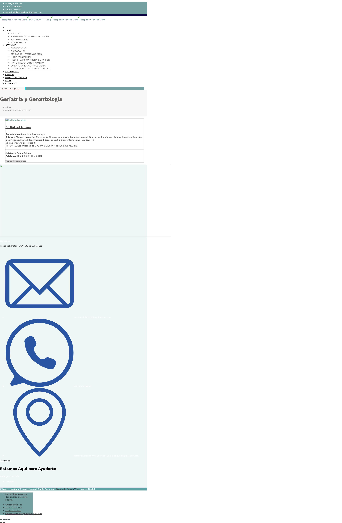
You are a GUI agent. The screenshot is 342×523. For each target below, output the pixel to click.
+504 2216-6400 (13, 6)
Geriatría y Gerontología (17, 110)
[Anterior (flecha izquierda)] (1, 522)
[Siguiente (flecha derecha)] (4, 522)
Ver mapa (5, 460)
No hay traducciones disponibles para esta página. (16, 497)
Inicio (8, 107)
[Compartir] (6, 519)
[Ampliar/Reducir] (1, 519)
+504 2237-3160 (13, 9)
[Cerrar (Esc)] (9, 519)
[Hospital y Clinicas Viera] (52, 19)
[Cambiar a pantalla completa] (4, 519)
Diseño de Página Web (67, 489)
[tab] (74, 160)
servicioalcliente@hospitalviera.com (23, 12)
